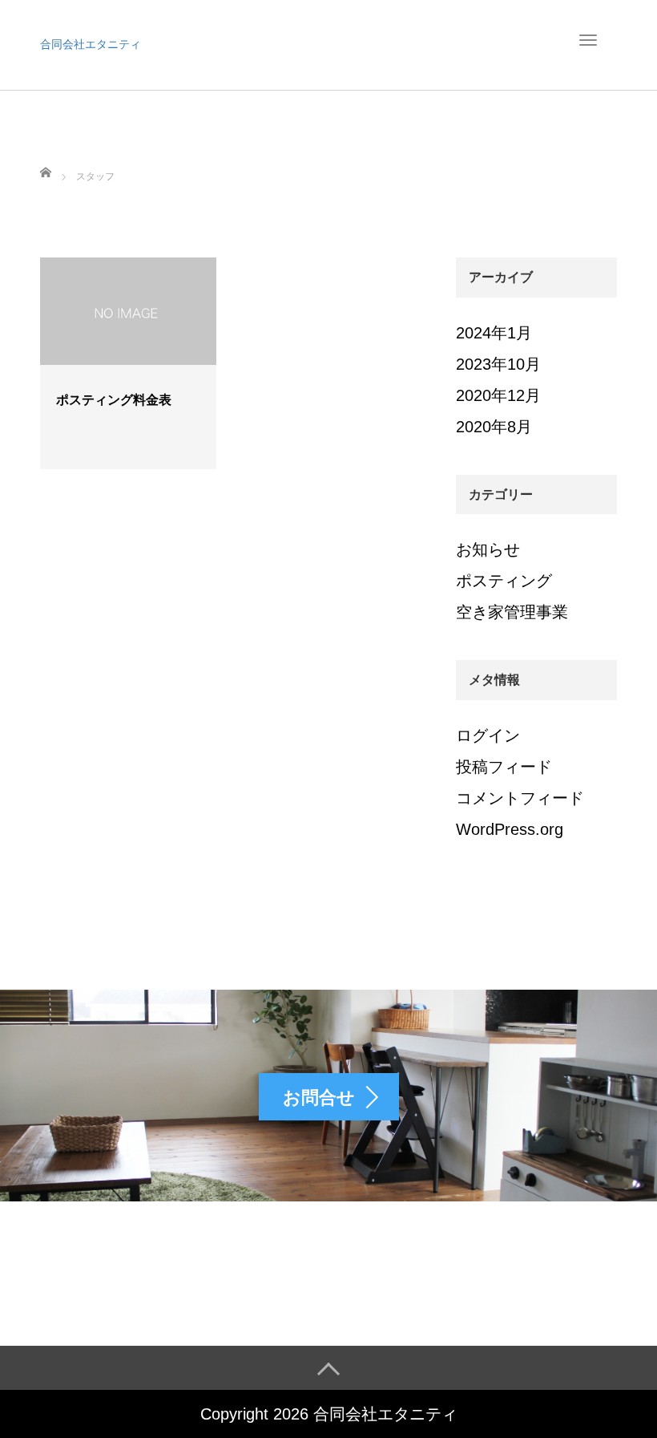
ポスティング (504, 580)
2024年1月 (494, 333)
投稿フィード (504, 767)
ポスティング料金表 (113, 400)
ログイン (488, 735)
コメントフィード (520, 798)
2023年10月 (498, 364)
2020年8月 (494, 426)
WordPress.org (509, 829)
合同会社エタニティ (90, 44)
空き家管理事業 (512, 612)
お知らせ (488, 549)
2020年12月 (498, 395)
